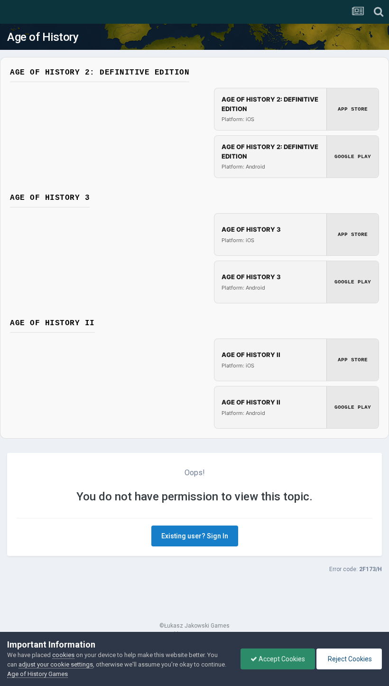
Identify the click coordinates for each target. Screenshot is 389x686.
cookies (63, 654)
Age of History (42, 37)
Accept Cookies (281, 659)
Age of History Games (37, 673)
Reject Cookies (349, 659)
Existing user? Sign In (194, 536)
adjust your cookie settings (56, 664)
